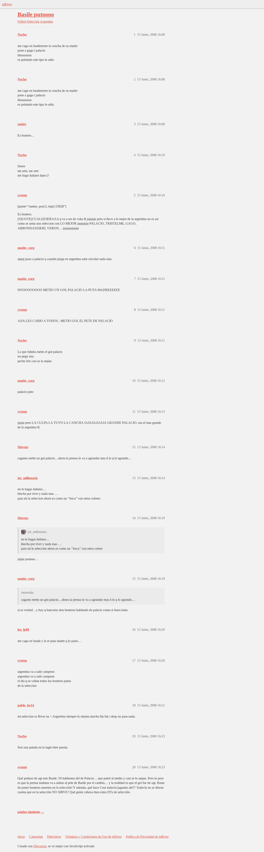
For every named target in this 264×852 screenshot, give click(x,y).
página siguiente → (31, 812)
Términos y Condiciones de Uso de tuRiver (93, 836)
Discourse (39, 846)
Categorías (36, 836)
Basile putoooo (36, 14)
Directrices (54, 836)
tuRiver (7, 4)
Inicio (21, 836)
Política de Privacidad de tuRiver (147, 836)
